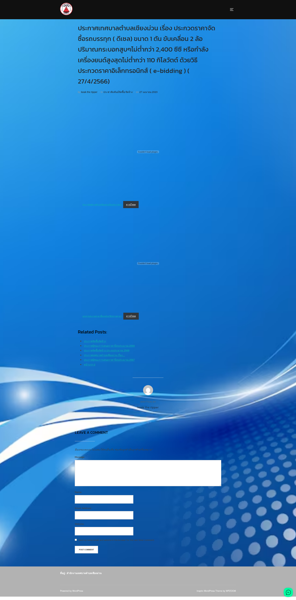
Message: (80, 457)
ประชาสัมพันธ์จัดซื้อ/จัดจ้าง (118, 92)
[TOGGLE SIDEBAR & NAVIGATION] (233, 9)
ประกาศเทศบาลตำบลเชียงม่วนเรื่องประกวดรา (102, 204)
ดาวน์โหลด (131, 204)
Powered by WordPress (71, 590)
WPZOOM (231, 590)
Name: (78, 492)
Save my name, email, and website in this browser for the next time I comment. (116, 540)
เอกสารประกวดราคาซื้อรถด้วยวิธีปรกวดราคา (102, 316)
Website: (79, 524)
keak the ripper (89, 92)
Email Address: (83, 508)
